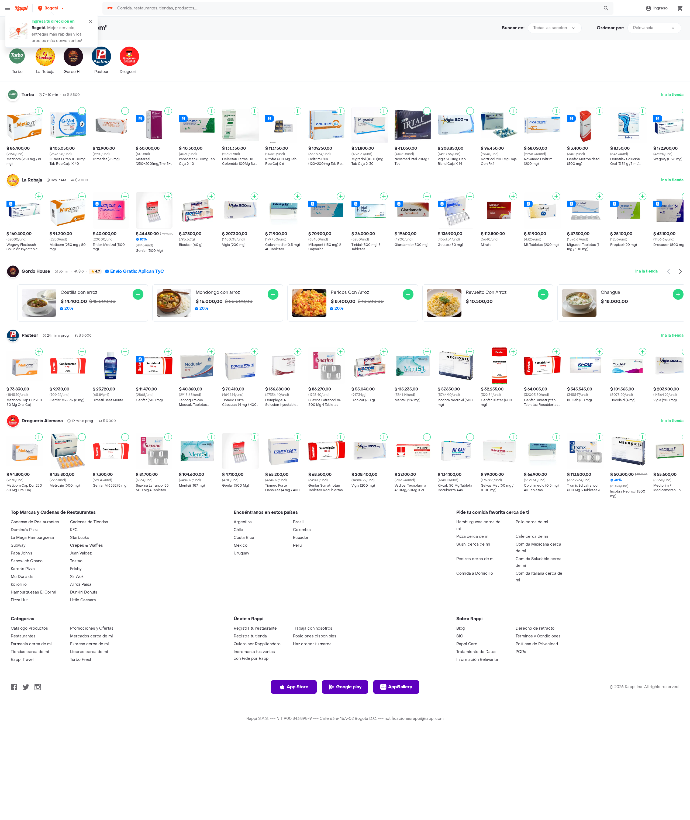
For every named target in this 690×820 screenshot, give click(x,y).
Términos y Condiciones (538, 636)
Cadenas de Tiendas (89, 522)
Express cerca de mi (89, 644)
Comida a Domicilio (474, 573)
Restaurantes (23, 636)
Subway (18, 545)
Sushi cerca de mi (473, 544)
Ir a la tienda (672, 94)
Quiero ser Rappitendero (257, 644)
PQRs (521, 651)
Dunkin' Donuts (83, 592)
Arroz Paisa (80, 584)
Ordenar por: (610, 28)
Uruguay (241, 553)
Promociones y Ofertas (91, 628)
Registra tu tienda (250, 636)
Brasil (298, 522)
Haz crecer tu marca (312, 644)
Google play (348, 687)
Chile (238, 529)
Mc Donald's (22, 576)
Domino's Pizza (25, 529)
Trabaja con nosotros (312, 628)
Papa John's (21, 553)
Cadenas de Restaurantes (35, 522)
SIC (459, 636)
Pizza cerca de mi (472, 536)
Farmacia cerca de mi (31, 644)
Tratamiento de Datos (476, 651)
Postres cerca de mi (475, 558)
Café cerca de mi (532, 536)
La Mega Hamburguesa (32, 537)
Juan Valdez (81, 553)
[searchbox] (356, 8)
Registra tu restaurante (255, 628)
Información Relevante (477, 659)
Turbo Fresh (81, 659)
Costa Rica (244, 537)
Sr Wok (77, 576)
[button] (51, 8)
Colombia (302, 529)
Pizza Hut (19, 600)
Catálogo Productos (29, 628)
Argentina (243, 522)
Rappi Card (466, 644)
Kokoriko (19, 584)
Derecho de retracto (535, 628)
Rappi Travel (22, 659)
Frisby (75, 568)
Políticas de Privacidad (537, 644)
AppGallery (400, 687)
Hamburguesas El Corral (33, 592)
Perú (297, 545)
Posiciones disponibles (314, 636)
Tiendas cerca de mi (30, 651)
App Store (297, 687)
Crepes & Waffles (86, 545)
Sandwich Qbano (27, 561)
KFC (74, 529)
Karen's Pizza (23, 568)
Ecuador (301, 537)
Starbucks (79, 537)
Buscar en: (513, 28)
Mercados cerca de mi (91, 636)
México (240, 545)
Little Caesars (83, 600)
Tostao (76, 561)
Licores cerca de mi (89, 651)
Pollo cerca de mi (532, 522)
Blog (460, 628)
